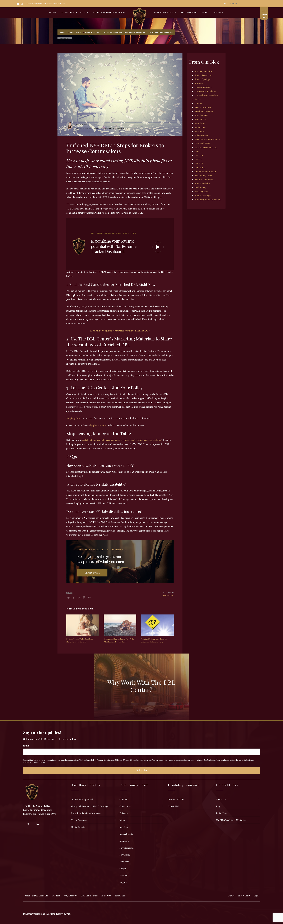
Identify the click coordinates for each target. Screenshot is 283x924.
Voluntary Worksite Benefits (208, 199)
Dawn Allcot (81, 124)
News (197, 151)
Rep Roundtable (202, 183)
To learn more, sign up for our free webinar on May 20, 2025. (119, 330)
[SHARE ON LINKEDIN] (79, 597)
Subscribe (141, 770)
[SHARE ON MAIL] (89, 597)
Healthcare (200, 123)
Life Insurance (201, 135)
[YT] (22, 3)
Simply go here (73, 418)
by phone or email (98, 425)
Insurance (199, 131)
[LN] (17, 3)
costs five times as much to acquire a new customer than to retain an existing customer (121, 439)
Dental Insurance (203, 107)
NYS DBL (200, 167)
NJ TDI (198, 159)
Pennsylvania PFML (204, 179)
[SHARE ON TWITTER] (68, 597)
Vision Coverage (202, 195)
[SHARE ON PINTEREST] (84, 597)
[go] (225, 4)
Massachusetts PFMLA (206, 147)
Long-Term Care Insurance (207, 139)
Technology (200, 187)
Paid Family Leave (123, 128)
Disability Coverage (204, 111)
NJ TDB (199, 155)
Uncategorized (202, 191)
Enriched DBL (110, 128)
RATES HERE (264, 13)
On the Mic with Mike (205, 171)
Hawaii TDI (200, 119)
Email (26, 745)
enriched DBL (168, 596)
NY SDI (199, 163)
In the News (200, 127)
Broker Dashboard (203, 75)
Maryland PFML (203, 143)
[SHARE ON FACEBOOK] (73, 597)
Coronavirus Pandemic (205, 91)
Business (199, 83)
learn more (92, 572)
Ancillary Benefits (203, 71)
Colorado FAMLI (203, 87)
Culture (198, 103)
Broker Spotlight (202, 79)
